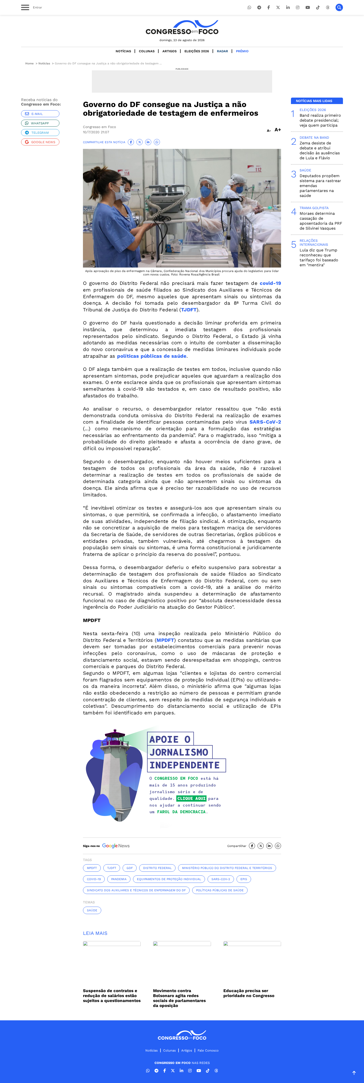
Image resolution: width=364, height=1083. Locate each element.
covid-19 (94, 879)
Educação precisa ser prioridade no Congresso (248, 993)
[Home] (182, 27)
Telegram (40, 133)
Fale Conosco (208, 1050)
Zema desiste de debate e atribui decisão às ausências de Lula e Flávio (320, 150)
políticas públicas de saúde (220, 890)
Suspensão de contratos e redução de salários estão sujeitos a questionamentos (112, 995)
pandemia (119, 879)
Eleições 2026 (196, 51)
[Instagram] (297, 7)
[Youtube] (308, 7)
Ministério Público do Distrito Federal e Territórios (227, 868)
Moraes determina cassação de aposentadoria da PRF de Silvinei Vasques (321, 221)
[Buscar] (339, 7)
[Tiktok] (318, 7)
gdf (130, 868)
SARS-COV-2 (220, 879)
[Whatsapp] (249, 7)
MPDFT (92, 868)
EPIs (243, 879)
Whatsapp (40, 123)
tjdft (111, 868)
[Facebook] (268, 7)
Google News (43, 142)
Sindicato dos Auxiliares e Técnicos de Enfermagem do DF (136, 890)
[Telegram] (259, 7)
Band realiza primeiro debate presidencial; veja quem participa (320, 120)
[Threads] (327, 7)
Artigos (169, 51)
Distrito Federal (157, 868)
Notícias (123, 51)
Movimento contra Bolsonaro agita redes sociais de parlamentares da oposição (179, 998)
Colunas (147, 51)
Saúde (92, 910)
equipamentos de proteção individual (169, 879)
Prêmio (242, 51)
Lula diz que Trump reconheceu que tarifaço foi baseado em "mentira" (319, 257)
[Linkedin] (288, 7)
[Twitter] (278, 7)
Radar (222, 51)
